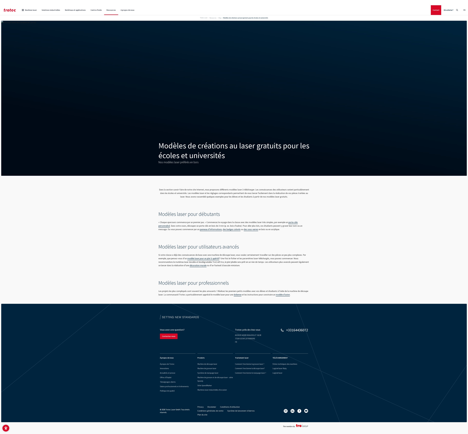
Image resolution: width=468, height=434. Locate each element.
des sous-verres (251, 229)
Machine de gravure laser (206, 368)
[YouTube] (306, 411)
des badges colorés (231, 229)
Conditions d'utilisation (230, 407)
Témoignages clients (168, 382)
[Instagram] (286, 411)
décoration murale (198, 265)
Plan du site (202, 415)
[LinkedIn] (292, 411)
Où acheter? (448, 10)
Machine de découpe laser (207, 364)
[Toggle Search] (457, 10)
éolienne (237, 294)
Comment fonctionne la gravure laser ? (249, 364)
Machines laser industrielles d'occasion (212, 390)
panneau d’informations (211, 229)
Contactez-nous (168, 336)
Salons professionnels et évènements (174, 386)
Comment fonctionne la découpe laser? (250, 368)
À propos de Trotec (167, 364)
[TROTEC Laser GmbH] (10, 10)
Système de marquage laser (207, 373)
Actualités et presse (167, 373)
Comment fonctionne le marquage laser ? (250, 373)
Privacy (200, 407)
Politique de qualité (167, 391)
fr (464, 10)
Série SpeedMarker (204, 385)
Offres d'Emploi (165, 377)
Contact (436, 10)
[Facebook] (299, 411)
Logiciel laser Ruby (280, 368)
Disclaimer (211, 407)
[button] (5, 428)
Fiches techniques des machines (285, 364)
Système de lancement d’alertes (241, 411)
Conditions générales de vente (210, 411)
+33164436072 (297, 330)
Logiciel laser (277, 373)
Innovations (164, 368)
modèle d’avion (283, 294)
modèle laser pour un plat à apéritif (203, 258)
